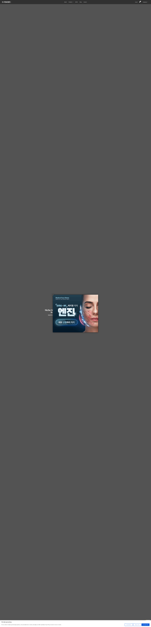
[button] (72, 2)
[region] (75, 623)
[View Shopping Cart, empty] (140, 2)
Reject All (137, 624)
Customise (128, 624)
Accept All (145, 624)
